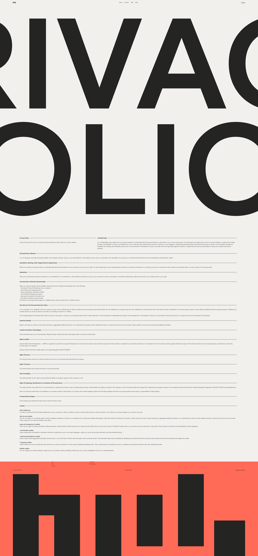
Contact (243, 2)
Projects (126, 2)
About (120, 2)
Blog (136, 2)
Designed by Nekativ (240, 470)
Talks (132, 2)
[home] (65, 2)
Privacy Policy (128, 470)
